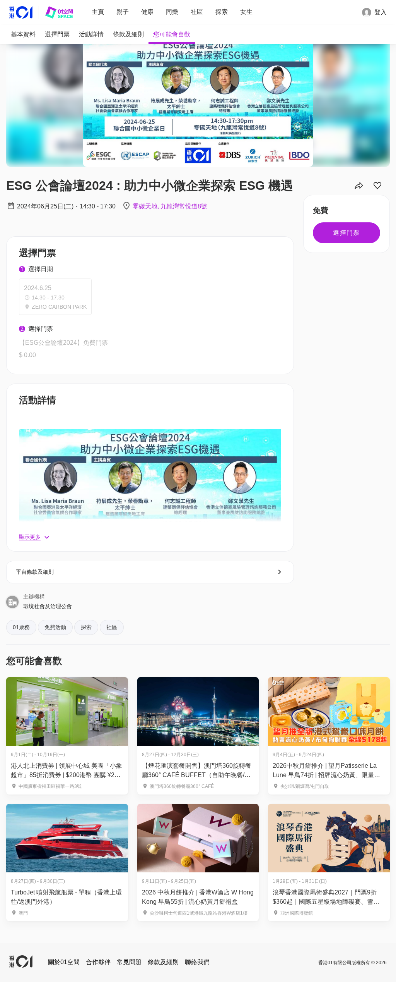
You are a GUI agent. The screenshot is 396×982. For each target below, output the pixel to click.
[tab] (23, 34)
